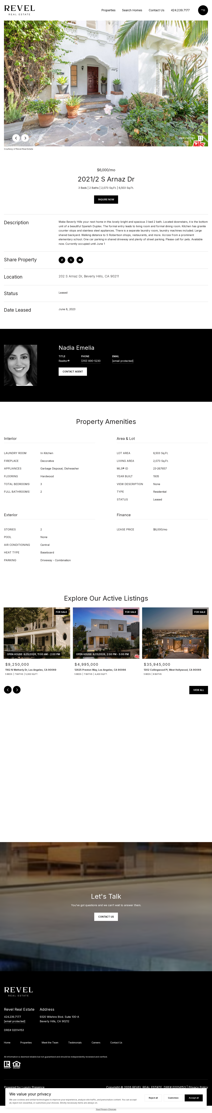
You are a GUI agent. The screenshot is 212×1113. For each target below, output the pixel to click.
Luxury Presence (33, 1087)
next (25, 138)
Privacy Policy (198, 1087)
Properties (108, 10)
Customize (173, 1098)
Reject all (153, 1098)
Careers (96, 1042)
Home (7, 1042)
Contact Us (156, 10)
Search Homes (132, 10)
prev (16, 138)
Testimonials (75, 1042)
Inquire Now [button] (106, 199)
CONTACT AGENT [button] (73, 371)
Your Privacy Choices (106, 1109)
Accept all (194, 1098)
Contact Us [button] (106, 916)
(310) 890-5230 (91, 360)
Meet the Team (50, 1042)
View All (198, 690)
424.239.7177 (180, 10)
